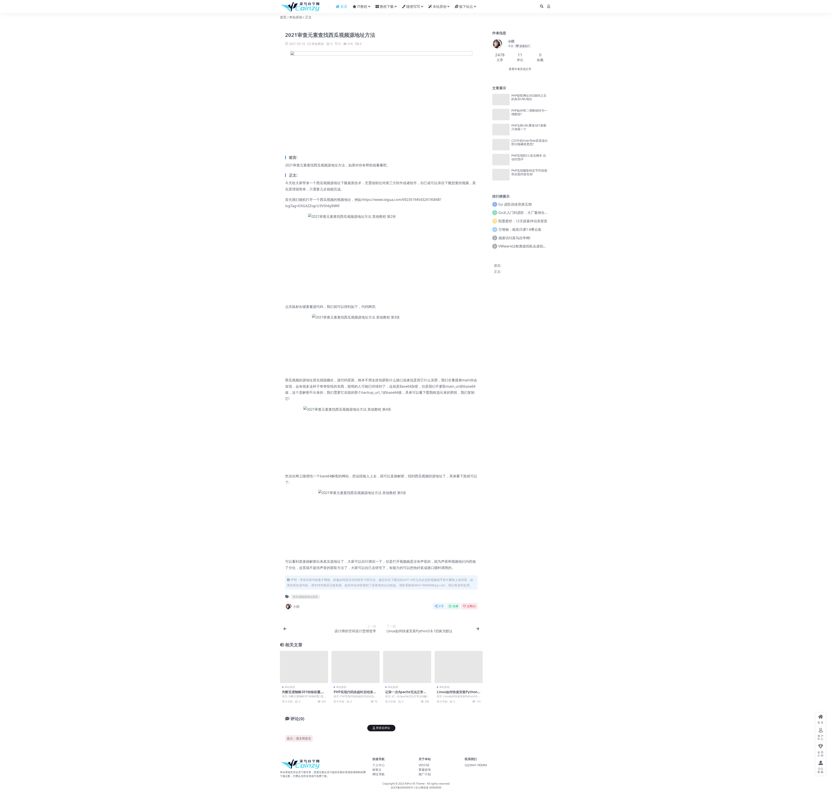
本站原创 (439, 6)
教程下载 (386, 6)
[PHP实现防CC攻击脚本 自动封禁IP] (501, 159)
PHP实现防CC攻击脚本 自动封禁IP (528, 157)
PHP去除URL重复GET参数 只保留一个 (528, 127)
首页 (283, 17)
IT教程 (361, 6)
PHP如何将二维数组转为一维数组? (529, 112)
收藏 (455, 606)
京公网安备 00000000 (428, 787)
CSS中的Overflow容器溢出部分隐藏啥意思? (529, 142)
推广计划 (425, 774)
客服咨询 (425, 769)
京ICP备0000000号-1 (403, 787)
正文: (497, 271)
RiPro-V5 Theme (415, 783)
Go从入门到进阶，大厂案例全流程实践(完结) (533, 212)
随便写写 (412, 6)
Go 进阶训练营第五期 (515, 204)
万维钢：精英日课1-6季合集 (519, 229)
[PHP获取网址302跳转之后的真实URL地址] (501, 99)
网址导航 (378, 774)
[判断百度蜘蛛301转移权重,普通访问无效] (304, 667)
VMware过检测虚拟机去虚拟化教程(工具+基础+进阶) (539, 246)
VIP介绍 (424, 765)
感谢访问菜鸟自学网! (514, 238)
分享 (441, 606)
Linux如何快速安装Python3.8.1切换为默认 (458, 694)
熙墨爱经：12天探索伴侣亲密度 (522, 221)
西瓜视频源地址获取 (305, 597)
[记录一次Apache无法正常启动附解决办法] (407, 667)
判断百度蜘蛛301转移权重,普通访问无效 (303, 694)
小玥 (296, 606)
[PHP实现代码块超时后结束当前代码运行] (356, 667)
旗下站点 (465, 6)
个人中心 (378, 765)
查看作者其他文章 (520, 69)
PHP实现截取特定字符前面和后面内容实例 (529, 172)
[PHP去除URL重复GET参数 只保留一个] (501, 129)
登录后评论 (383, 728)
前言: (497, 265)
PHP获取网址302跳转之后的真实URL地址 (528, 97)
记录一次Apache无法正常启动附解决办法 (406, 694)
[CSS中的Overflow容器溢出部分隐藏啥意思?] (501, 144)
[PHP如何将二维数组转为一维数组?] (501, 114)
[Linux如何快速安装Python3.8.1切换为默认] (459, 667)
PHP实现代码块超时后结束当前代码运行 (355, 694)
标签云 (377, 769)
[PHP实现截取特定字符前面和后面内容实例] (501, 174)
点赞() (471, 606)
